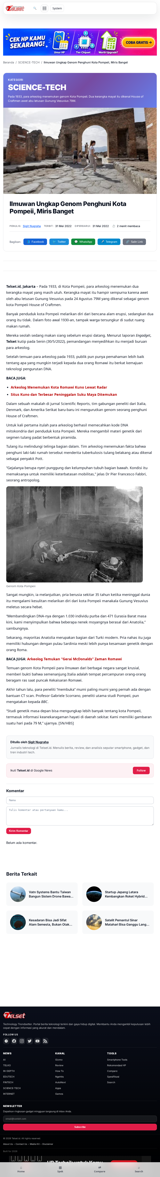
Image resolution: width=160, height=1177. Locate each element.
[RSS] (45, 1041)
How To (59, 1071)
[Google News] (6, 1041)
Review (59, 1065)
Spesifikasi (113, 1076)
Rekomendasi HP (116, 1065)
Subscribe (80, 1127)
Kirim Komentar (18, 830)
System (57, 8)
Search (111, 1082)
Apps (58, 1088)
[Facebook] (14, 1041)
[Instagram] (22, 1041)
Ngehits (59, 1076)
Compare (112, 1071)
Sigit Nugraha (32, 226)
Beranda (8, 62)
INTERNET (9, 1093)
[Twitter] (30, 1041)
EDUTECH (8, 1076)
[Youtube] (37, 1041)
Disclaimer (47, 1144)
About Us (8, 1144)
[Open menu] (44, 8)
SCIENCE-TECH (29, 62)
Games (59, 1093)
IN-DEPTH (9, 1071)
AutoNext (60, 1082)
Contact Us (21, 1144)
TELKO (7, 1065)
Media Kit (35, 1144)
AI (4, 1059)
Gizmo (58, 1059)
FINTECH (8, 1082)
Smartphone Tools (117, 1059)
